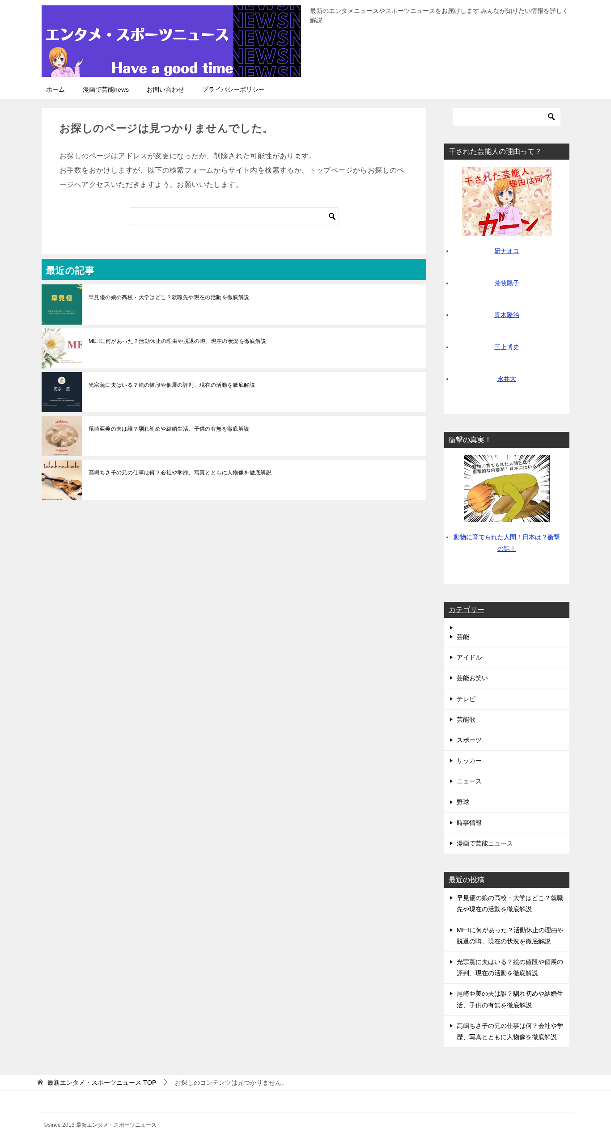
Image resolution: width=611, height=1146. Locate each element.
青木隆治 (506, 314)
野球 (463, 802)
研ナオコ (506, 250)
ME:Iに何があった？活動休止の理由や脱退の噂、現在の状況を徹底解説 (178, 341)
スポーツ (469, 740)
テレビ (466, 698)
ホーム (55, 89)
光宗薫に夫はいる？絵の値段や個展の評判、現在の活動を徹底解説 (172, 385)
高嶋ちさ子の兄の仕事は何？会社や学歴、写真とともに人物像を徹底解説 (180, 472)
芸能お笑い (472, 677)
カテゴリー (466, 609)
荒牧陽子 (506, 283)
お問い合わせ (165, 89)
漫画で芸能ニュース (485, 843)
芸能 (463, 636)
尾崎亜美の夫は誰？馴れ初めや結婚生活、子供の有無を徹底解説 (169, 429)
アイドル (469, 657)
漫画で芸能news (106, 89)
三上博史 (506, 347)
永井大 (506, 378)
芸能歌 (466, 719)
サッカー (469, 760)
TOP (101, 1082)
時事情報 (469, 822)
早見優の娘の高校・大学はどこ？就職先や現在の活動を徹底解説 (169, 297)
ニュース (469, 781)
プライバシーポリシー (233, 89)
